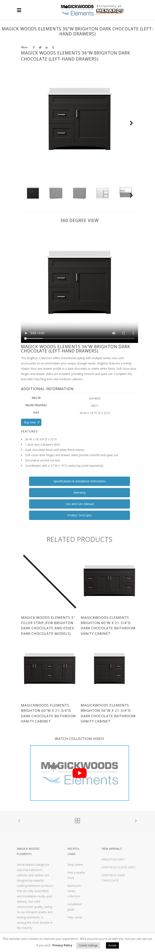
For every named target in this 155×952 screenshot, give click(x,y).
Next (131, 128)
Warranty (80, 492)
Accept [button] (112, 945)
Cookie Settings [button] (88, 945)
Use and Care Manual (80, 504)
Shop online (75, 865)
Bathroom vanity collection (74, 891)
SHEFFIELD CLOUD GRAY (118, 867)
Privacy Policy (62, 945)
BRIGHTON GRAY (113, 859)
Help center (74, 917)
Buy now (30, 422)
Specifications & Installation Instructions (79, 481)
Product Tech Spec (79, 515)
